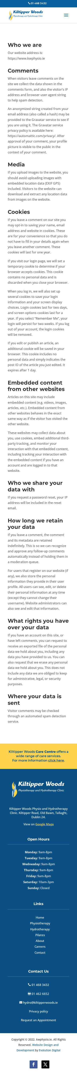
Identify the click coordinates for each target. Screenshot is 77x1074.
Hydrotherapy (40, 929)
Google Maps (44, 824)
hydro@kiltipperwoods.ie (40, 1002)
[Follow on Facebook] (34, 1064)
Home (40, 917)
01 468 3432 (40, 985)
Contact (40, 952)
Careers (40, 946)
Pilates (40, 935)
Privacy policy (38, 1011)
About (40, 941)
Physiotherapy (40, 923)
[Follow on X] (45, 1064)
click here (56, 760)
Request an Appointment (38, 1020)
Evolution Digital (49, 1050)
